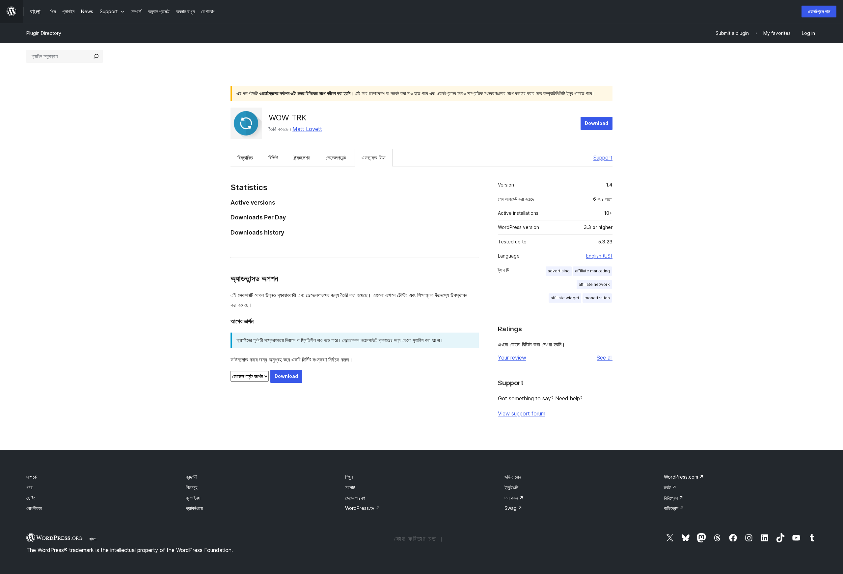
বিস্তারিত (245, 157)
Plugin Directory (43, 33)
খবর (29, 487)
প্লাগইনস (193, 498)
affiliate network (594, 284)
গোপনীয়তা (34, 508)
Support (602, 157)
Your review (512, 357)
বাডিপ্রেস (674, 508)
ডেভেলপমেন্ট (336, 157)
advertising (559, 270)
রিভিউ (273, 157)
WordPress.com (684, 477)
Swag (513, 508)
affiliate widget (565, 297)
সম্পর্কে (31, 477)
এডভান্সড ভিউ (374, 157)
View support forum (521, 413)
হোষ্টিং (30, 498)
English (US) (599, 256)
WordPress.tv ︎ (362, 508)
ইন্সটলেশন (302, 157)
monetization (597, 297)
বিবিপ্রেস (673, 498)
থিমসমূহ (191, 487)
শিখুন (349, 477)
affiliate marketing (592, 270)
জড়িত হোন (512, 477)
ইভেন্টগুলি (511, 487)
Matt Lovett (307, 129)
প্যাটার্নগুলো (194, 508)
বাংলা (92, 538)
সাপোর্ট (350, 487)
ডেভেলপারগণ (355, 498)
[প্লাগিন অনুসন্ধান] (96, 56)
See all (604, 357)
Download (596, 123)
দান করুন (514, 498)
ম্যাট (670, 487)
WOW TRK (287, 117)
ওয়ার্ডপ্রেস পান (819, 11)
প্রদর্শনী (191, 477)
